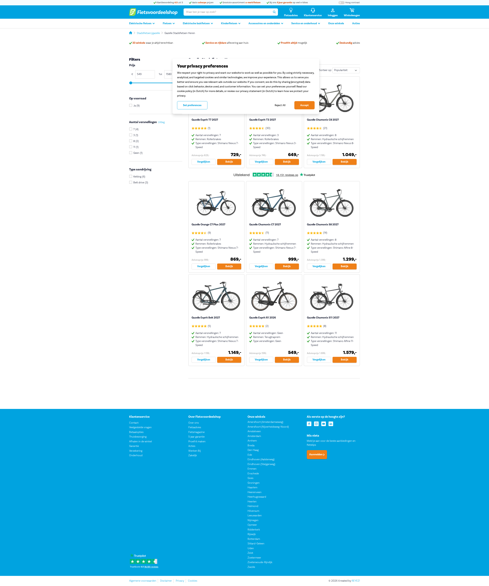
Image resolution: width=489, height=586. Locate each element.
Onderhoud (135, 455)
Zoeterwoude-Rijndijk (260, 562)
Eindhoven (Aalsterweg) (261, 459)
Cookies (192, 581)
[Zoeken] (274, 12)
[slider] (130, 82)
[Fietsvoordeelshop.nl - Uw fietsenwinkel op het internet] (153, 12)
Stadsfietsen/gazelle (148, 33)
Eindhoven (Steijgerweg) (261, 464)
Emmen (252, 469)
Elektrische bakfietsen (196, 23)
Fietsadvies (194, 427)
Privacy (180, 581)
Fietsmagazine (196, 432)
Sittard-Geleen (256, 543)
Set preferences (192, 105)
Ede (250, 455)
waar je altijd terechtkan (152, 43)
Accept (304, 105)
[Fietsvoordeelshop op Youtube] (323, 423)
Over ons (193, 423)
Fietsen (167, 23)
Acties (356, 23)
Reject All (280, 105)
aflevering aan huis (226, 43)
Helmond (253, 506)
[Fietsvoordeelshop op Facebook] (309, 423)
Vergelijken (203, 162)
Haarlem (252, 487)
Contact (133, 423)
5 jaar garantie (196, 436)
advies (349, 43)
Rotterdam (254, 539)
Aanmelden (316, 454)
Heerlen (252, 501)
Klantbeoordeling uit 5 (169, 2)
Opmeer (252, 525)
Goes (250, 478)
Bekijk (229, 162)
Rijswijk (252, 534)
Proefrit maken (197, 441)
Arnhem (252, 441)
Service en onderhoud (304, 23)
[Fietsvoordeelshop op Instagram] (316, 423)
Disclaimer (166, 581)
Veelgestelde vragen (140, 427)
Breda (251, 445)
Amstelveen (254, 431)
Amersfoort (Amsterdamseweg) (265, 422)
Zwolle (251, 567)
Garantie (134, 446)
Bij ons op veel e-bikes (288, 2)
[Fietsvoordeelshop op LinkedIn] (331, 423)
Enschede (253, 473)
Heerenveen (255, 492)
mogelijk (294, 43)
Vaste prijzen (202, 2)
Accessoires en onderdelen (264, 23)
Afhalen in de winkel (140, 441)
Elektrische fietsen (140, 23)
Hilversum (253, 511)
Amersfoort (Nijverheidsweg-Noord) (268, 427)
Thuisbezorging (138, 436)
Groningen (254, 483)
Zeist (250, 553)
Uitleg (161, 122)
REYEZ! (356, 581)
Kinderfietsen (229, 23)
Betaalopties (136, 432)
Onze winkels (336, 23)
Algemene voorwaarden (142, 581)
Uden (251, 548)
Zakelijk (192, 455)
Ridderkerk (254, 529)
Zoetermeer (254, 557)
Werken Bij (194, 451)
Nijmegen (253, 520)
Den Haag (253, 450)
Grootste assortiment (241, 2)
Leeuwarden (255, 515)
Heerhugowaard (257, 497)
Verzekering (135, 451)
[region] (245, 86)
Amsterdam (254, 436)
